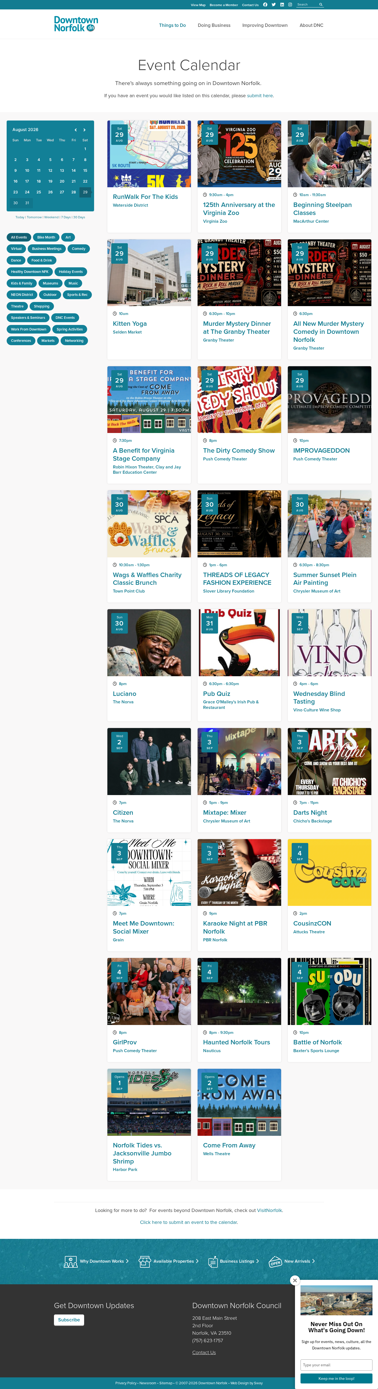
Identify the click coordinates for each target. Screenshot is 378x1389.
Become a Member (224, 4)
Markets (48, 340)
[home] (76, 25)
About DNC (311, 25)
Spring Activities (70, 329)
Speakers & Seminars (28, 317)
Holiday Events (71, 271)
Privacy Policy (125, 1383)
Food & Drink (42, 260)
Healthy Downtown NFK (29, 271)
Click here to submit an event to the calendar (188, 1222)
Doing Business (214, 25)
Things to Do (172, 25)
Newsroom (147, 1383)
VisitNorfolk (269, 1210)
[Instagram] (290, 5)
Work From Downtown (28, 329)
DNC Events (65, 317)
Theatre (17, 306)
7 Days (66, 217)
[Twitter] (274, 5)
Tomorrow (34, 217)
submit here (260, 95)
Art (68, 237)
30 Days (79, 217)
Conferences (21, 340)
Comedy (79, 248)
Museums (50, 283)
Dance (16, 260)
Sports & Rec (77, 294)
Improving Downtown (265, 25)
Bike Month (46, 237)
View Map (198, 4)
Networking (74, 340)
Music (73, 283)
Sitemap (165, 1383)
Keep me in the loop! (336, 1378)
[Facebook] (265, 5)
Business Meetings (46, 248)
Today (19, 217)
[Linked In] (282, 5)
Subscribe (69, 1319)
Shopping (42, 306)
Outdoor (50, 294)
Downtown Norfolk (212, 1383)
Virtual (16, 248)
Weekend (51, 217)
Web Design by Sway (247, 1383)
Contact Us (250, 4)
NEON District (22, 294)
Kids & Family (21, 283)
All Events (19, 237)
